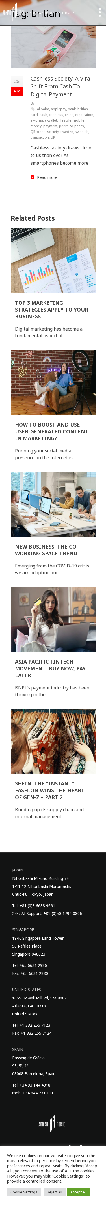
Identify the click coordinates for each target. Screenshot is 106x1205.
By (32, 103)
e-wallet (51, 120)
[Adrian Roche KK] (14, 12)
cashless (56, 114)
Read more (47, 177)
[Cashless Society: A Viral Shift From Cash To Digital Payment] (53, 46)
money (36, 126)
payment (50, 126)
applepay (58, 109)
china (69, 114)
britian (82, 109)
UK (53, 137)
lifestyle (65, 120)
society (53, 131)
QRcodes (38, 131)
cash (43, 114)
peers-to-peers (71, 126)
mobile (78, 120)
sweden (66, 131)
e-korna (37, 120)
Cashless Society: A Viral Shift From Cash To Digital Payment (61, 86)
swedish (81, 131)
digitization (84, 114)
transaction (40, 137)
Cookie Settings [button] (23, 1192)
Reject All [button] (54, 1192)
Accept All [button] (78, 1192)
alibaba (43, 109)
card (34, 114)
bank (72, 109)
